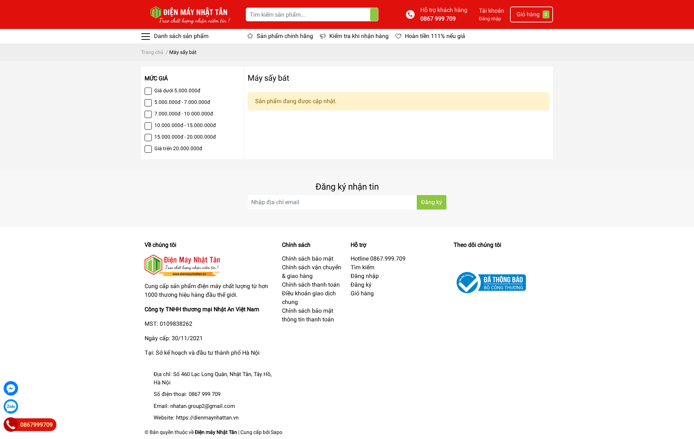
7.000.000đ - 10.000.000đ (183, 114)
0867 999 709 (438, 18)
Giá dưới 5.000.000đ (177, 90)
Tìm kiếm (362, 267)
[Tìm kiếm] (374, 14)
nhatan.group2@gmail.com (202, 406)
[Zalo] (11, 406)
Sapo (276, 432)
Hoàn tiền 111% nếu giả (435, 36)
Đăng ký (431, 202)
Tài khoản (491, 10)
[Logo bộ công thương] (490, 282)
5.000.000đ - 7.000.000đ (182, 102)
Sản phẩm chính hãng (285, 36)
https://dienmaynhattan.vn (207, 417)
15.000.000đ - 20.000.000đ (185, 137)
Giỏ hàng (362, 293)
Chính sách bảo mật (307, 258)
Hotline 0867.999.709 (378, 258)
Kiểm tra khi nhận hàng (359, 36)
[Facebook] (11, 388)
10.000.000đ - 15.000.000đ (185, 125)
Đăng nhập (490, 18)
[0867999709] (11, 424)
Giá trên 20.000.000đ (178, 148)
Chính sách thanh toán (311, 284)
